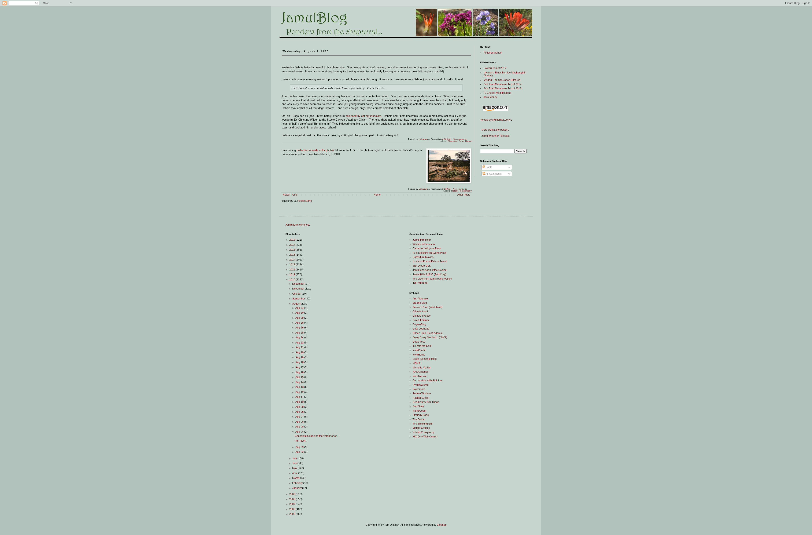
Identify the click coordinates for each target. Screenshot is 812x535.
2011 (292, 274)
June (295, 463)
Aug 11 (299, 397)
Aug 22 (299, 347)
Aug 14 (299, 382)
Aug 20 (299, 352)
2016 (292, 249)
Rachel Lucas (420, 397)
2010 (292, 279)
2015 (292, 254)
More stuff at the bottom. (494, 129)
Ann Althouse (420, 298)
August (296, 303)
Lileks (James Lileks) (425, 358)
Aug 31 (299, 307)
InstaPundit (419, 350)
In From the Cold (422, 346)
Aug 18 (299, 362)
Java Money (490, 97)
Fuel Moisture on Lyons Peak (429, 252)
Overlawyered (421, 384)
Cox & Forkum (421, 320)
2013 (292, 264)
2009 (292, 494)
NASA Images (420, 371)
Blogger (441, 524)
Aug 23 (299, 342)
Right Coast (419, 410)
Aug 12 (299, 392)
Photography (465, 191)
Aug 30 (299, 312)
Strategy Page (421, 415)
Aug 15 (299, 377)
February (297, 483)
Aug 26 (299, 327)
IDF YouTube (420, 282)
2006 (292, 509)
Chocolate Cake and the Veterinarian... (317, 435)
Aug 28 (299, 322)
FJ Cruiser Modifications (497, 92)
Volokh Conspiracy (423, 432)
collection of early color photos (315, 150)
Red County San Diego (426, 402)
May (295, 468)
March (296, 478)
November (298, 288)
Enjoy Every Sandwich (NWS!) (430, 337)
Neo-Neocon (420, 376)
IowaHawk (419, 354)
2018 (292, 239)
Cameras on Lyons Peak (427, 248)
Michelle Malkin (422, 367)
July (295, 458)
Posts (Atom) (304, 200)
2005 (292, 514)
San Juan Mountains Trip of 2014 (502, 84)
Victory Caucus (421, 427)
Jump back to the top (297, 224)
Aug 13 (299, 387)
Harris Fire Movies (423, 257)
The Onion (419, 419)
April (295, 473)
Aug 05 (299, 426)
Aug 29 (299, 317)
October (297, 293)
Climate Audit (420, 311)
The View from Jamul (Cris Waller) (432, 278)
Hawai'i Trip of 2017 (494, 68)
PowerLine (419, 389)
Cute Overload (421, 328)
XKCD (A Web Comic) (425, 436)
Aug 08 (299, 411)
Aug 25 (299, 332)
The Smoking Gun (423, 423)
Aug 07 (299, 416)
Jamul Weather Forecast (494, 135)
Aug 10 (299, 401)
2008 (292, 499)
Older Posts (463, 194)
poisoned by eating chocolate (363, 115)
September (299, 298)
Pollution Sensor (492, 52)
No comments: (460, 139)
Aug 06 (299, 421)
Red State (418, 406)
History (454, 191)
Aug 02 (299, 452)
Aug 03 (299, 447)
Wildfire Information (424, 244)
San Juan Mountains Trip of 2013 (502, 88)
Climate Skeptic (422, 315)
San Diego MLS (422, 265)
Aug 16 (299, 372)
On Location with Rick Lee (428, 380)
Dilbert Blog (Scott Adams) (428, 333)
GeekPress (419, 341)
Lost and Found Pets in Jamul (430, 261)
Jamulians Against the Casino (430, 270)
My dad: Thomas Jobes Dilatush (501, 80)
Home (377, 194)
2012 (292, 269)
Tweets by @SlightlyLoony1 (496, 119)
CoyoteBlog (419, 324)
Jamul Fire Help (422, 239)
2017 (292, 244)
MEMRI (417, 363)
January (297, 488)
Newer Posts (290, 194)
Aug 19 (299, 357)
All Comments (493, 173)
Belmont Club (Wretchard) (427, 307)
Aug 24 (299, 337)
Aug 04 (299, 431)
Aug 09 (299, 406)
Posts (488, 167)
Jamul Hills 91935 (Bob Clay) (429, 274)
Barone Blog (420, 302)
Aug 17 (299, 367)
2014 (292, 259)
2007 (292, 504)
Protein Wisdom (422, 393)
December (298, 283)
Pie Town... (301, 440)
